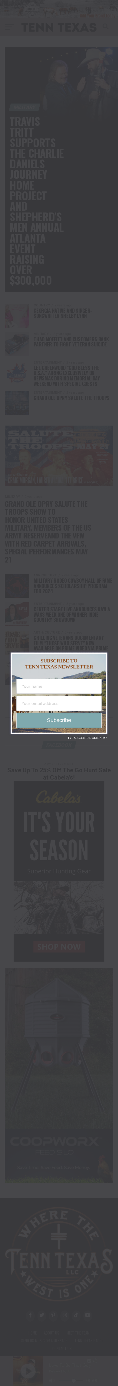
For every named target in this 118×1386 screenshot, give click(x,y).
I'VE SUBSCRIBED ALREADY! (87, 738)
